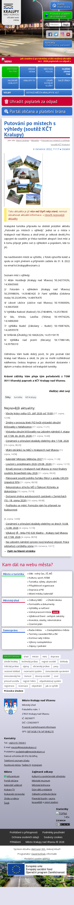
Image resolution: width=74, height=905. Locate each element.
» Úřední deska (54, 600)
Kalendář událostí (13, 785)
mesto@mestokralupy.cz (23, 747)
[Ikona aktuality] (23, 205)
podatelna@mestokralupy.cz (30, 751)
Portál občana (11, 780)
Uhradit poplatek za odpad (33, 101)
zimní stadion (51, 802)
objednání (37, 685)
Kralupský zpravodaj (14, 794)
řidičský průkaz (11, 666)
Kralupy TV (9, 789)
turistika (18, 397)
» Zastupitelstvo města (57, 630)
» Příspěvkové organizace (40, 585)
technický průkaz (30, 661)
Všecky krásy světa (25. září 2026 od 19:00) (29, 413)
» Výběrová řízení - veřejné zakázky (45, 616)
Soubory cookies (53, 837)
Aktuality (35, 140)
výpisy (26, 666)
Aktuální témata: (12, 656)
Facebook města (12, 765)
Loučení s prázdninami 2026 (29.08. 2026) (29, 464)
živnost (27, 676)
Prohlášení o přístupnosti (24, 832)
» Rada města (34, 630)
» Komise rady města (38, 637)
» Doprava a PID (35, 589)
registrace (9, 685)
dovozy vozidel (42, 676)
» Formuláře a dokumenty (41, 604)
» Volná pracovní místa (42, 612)
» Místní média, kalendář (40, 593)
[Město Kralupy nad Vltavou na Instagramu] (63, 34)
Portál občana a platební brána (38, 111)
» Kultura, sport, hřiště (38, 577)
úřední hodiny (11, 661)
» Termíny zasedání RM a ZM (42, 634)
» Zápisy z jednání (36, 646)
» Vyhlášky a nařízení (38, 608)
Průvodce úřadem (13, 690)
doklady (64, 661)
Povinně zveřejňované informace (39, 727)
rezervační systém (33, 671)
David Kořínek (38, 853)
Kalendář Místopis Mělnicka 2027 (24, 459)
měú (45, 656)
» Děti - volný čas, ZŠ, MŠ (39, 573)
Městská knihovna (41, 785)
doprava (55, 656)
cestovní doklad (12, 671)
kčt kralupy (30, 397)
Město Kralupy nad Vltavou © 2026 (44, 842)
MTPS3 (46, 858)
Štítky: (8, 397)
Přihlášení (15, 842)
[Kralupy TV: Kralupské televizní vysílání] (68, 34)
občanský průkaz (41, 666)
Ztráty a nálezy (11, 798)
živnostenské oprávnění (57, 671)
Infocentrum (13, 776)
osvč (56, 676)
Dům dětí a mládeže (42, 789)
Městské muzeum (41, 780)
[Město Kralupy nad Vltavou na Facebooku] (51, 34)
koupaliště (37, 802)
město (35, 656)
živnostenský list (12, 676)
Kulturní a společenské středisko (48, 776)
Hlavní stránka (22, 140)
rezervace (23, 685)
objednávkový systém (50, 681)
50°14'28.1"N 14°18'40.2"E (40, 731)
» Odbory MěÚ (34, 600)
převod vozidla (11, 681)
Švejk (6, 803)
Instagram (37, 765)
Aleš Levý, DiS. (38, 849)
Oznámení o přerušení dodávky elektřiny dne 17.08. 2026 (37, 440)
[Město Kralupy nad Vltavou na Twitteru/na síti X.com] (57, 34)
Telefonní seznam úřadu (16, 760)
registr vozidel (49, 661)
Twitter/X (26, 765)
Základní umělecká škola (44, 794)
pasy (56, 666)
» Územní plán (34, 624)
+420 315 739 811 (17, 742)
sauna (52, 798)
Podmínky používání (53, 832)
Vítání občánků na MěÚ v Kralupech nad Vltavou (32, 450)
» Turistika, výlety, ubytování (42, 581)
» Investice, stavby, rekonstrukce (44, 620)
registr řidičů (29, 681)
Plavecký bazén (39, 798)
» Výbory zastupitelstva (39, 642)
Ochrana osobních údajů (25, 837)
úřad (26, 656)
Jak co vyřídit (52, 685)
